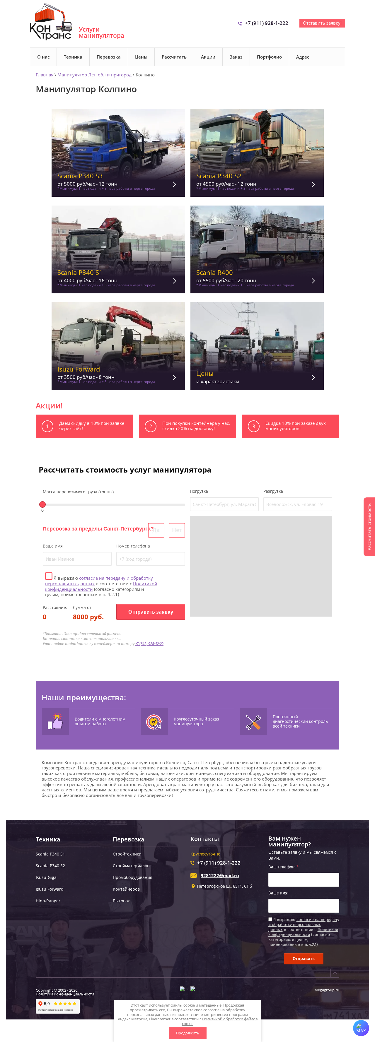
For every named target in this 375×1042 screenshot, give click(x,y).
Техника (73, 57)
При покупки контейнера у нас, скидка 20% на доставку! (196, 425)
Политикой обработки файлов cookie (220, 1021)
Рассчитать (174, 57)
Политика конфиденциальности (65, 994)
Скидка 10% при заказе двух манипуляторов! (295, 425)
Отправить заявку (150, 612)
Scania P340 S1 (50, 854)
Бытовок (121, 901)
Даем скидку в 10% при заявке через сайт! (91, 425)
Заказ (236, 57)
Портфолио (269, 57)
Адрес (302, 57)
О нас (43, 57)
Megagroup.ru (326, 990)
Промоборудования (132, 877)
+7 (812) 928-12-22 (149, 643)
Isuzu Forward (50, 889)
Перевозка (109, 57)
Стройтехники (127, 854)
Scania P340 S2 (50, 865)
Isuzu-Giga (46, 877)
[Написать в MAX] (361, 1028)
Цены (141, 57)
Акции (208, 57)
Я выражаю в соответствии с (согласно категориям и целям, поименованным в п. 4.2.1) (101, 586)
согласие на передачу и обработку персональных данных (99, 580)
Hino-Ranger (48, 901)
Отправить (304, 958)
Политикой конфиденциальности (303, 932)
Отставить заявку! (322, 23)
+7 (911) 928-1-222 (266, 23)
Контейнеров (126, 889)
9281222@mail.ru (220, 875)
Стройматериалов (131, 865)
